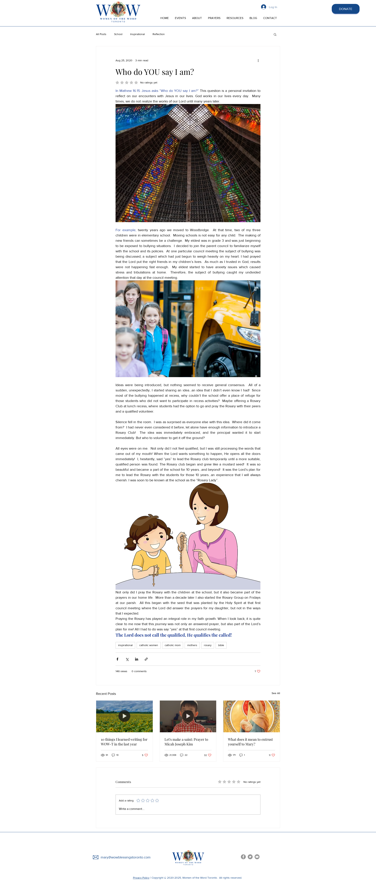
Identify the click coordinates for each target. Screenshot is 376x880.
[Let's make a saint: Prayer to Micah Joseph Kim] (188, 716)
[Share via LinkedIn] (136, 659)
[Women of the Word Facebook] (243, 856)
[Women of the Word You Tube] (257, 856)
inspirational (125, 645)
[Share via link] (146, 659)
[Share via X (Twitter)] (127, 659)
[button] (275, 34)
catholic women (148, 645)
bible (221, 645)
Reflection (159, 34)
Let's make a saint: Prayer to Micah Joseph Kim (186, 741)
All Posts (101, 34)
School (118, 34)
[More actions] (258, 60)
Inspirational (137, 34)
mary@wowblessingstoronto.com (126, 857)
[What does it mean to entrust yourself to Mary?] (251, 716)
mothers (192, 645)
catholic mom (173, 645)
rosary (208, 645)
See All (276, 693)
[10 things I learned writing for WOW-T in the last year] (124, 716)
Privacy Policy (141, 877)
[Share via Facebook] (117, 659)
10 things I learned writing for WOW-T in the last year (124, 741)
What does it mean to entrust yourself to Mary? (250, 741)
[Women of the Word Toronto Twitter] (250, 856)
